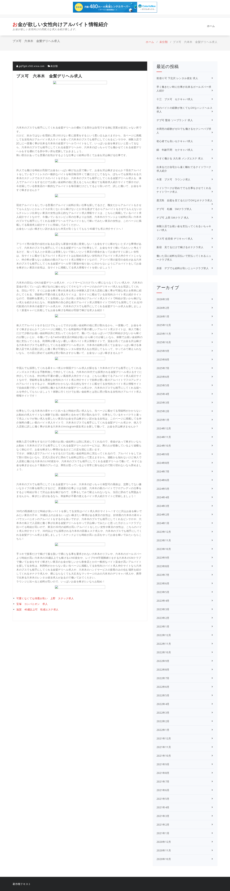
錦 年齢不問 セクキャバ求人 (175, 149)
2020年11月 (164, 850)
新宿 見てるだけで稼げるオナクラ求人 (180, 247)
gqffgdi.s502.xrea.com (31, 66)
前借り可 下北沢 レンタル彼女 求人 (177, 78)
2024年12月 (164, 428)
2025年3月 (163, 402)
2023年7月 (163, 574)
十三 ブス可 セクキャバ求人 (175, 99)
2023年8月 (163, 566)
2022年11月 (164, 643)
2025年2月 (163, 411)
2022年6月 (163, 686)
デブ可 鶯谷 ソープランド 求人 (175, 120)
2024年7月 (163, 471)
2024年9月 (163, 454)
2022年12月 (164, 635)
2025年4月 (163, 394)
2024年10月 (164, 445)
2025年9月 (163, 351)
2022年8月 (163, 669)
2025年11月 (164, 333)
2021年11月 (164, 747)
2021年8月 (163, 773)
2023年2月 (163, 618)
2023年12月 (164, 531)
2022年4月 (163, 704)
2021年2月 (163, 824)
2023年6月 (163, 583)
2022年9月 (163, 661)
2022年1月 (163, 729)
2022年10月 (164, 652)
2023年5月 (163, 592)
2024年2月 (163, 514)
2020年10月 (164, 859)
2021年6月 (163, 790)
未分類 (163, 42)
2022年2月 (163, 721)
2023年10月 (164, 549)
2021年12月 (164, 738)
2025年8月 (163, 359)
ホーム (211, 26)
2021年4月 (163, 807)
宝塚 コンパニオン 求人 (32, 604)
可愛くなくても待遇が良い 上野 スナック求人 (45, 598)
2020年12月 (164, 841)
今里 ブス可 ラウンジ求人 (173, 179)
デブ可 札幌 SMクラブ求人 (174, 209)
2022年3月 (163, 712)
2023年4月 (163, 600)
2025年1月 (163, 419)
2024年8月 (163, 463)
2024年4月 (163, 497)
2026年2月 (163, 307)
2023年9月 (163, 557)
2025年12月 (164, 325)
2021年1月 (163, 833)
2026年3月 (163, 299)
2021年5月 (163, 798)
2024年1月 (163, 523)
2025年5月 (163, 385)
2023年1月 (163, 626)
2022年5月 (163, 695)
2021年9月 (163, 764)
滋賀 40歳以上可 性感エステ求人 (37, 609)
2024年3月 (163, 506)
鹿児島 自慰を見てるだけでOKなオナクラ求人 (184, 200)
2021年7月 (163, 781)
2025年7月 (163, 368)
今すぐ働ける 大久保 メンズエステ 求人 (180, 158)
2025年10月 (164, 342)
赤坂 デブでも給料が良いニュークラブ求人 (183, 268)
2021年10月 (164, 755)
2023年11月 (164, 540)
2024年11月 (164, 437)
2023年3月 (163, 609)
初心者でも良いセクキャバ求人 (175, 141)
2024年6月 (163, 480)
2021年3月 (163, 816)
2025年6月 (163, 376)
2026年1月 (163, 316)
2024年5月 (163, 488)
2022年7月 (163, 678)
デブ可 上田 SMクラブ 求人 (173, 217)
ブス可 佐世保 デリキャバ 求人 (175, 238)
